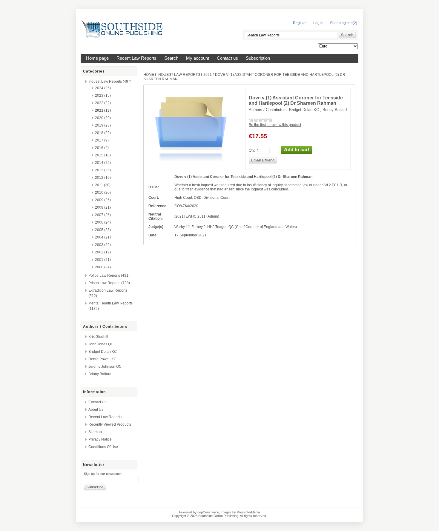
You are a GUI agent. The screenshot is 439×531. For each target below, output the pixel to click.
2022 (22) (103, 103)
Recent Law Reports (136, 58)
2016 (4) (102, 148)
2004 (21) (103, 237)
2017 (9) (102, 140)
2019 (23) (103, 125)
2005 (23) (103, 230)
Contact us (227, 58)
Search (171, 58)
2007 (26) (103, 215)
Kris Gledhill (98, 337)
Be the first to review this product (275, 125)
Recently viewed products (109, 424)
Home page (97, 58)
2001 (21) (103, 260)
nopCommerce (208, 512)
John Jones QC (100, 344)
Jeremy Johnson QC (105, 366)
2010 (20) (103, 192)
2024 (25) (103, 88)
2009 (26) (103, 200)
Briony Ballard (99, 374)
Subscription (258, 58)
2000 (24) (103, 267)
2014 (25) (103, 163)
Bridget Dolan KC (102, 352)
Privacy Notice (100, 439)
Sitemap (95, 432)
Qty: (252, 150)
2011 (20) (102, 185)
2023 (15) (103, 95)
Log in (318, 23)
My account (197, 58)
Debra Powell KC (102, 359)
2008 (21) (103, 207)
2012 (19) (103, 178)
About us (95, 409)
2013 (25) (103, 170)
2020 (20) (103, 118)
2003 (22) (103, 245)
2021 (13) (103, 110)
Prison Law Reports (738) (109, 283)
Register (300, 23)
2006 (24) (103, 222)
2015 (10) (103, 155)
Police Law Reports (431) (109, 275)
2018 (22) (103, 133)
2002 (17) (103, 252)
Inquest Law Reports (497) (109, 81)
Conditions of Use (103, 447)
